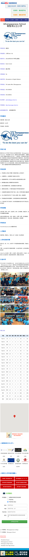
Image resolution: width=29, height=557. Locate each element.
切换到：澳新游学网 (19, 15)
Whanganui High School (7, 543)
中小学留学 (12, 19)
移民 (21, 19)
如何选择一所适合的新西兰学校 (7, 478)
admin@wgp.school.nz (11, 100)
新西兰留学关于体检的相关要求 (7, 482)
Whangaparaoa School (6, 541)
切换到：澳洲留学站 (19, 10)
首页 (2, 19)
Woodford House (5, 539)
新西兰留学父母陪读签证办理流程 (21, 482)
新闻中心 (26, 19)
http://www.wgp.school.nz (12, 105)
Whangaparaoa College (12, 529)
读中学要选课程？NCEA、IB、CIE (21, 478)
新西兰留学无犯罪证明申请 (7, 486)
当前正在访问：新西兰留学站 (17, 6)
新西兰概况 (7, 19)
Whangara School (11, 532)
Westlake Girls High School (7, 545)
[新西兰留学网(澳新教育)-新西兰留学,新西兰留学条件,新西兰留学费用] (8, 2)
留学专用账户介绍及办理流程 (21, 486)
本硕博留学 (16, 19)
